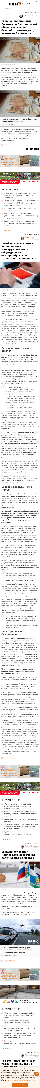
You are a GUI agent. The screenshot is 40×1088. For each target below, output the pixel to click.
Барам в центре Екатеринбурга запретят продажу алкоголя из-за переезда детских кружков (20, 223)
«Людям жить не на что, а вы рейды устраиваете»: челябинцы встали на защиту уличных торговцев (21, 216)
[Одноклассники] (30, 149)
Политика (5, 757)
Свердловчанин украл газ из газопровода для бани (20, 820)
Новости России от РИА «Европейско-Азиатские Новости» (15, 4)
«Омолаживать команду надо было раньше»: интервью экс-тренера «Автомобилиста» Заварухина (21, 195)
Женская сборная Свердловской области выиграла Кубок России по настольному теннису (20, 1015)
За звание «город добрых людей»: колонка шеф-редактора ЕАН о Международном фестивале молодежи (21, 203)
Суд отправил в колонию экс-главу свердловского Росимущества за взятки (20, 1042)
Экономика (5, 144)
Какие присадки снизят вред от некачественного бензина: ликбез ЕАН (19, 1022)
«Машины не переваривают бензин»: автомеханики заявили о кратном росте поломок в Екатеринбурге (19, 1028)
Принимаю (20, 1085)
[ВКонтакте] (27, 149)
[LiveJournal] (37, 149)
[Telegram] (32, 149)
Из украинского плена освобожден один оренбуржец (20, 209)
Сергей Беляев (31, 846)
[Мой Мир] (35, 149)
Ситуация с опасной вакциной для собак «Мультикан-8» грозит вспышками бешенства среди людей (20, 1036)
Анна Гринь (29, 237)
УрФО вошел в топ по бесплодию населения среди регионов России (17, 833)
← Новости (5, 8)
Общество (12, 757)
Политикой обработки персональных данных (20, 1080)
